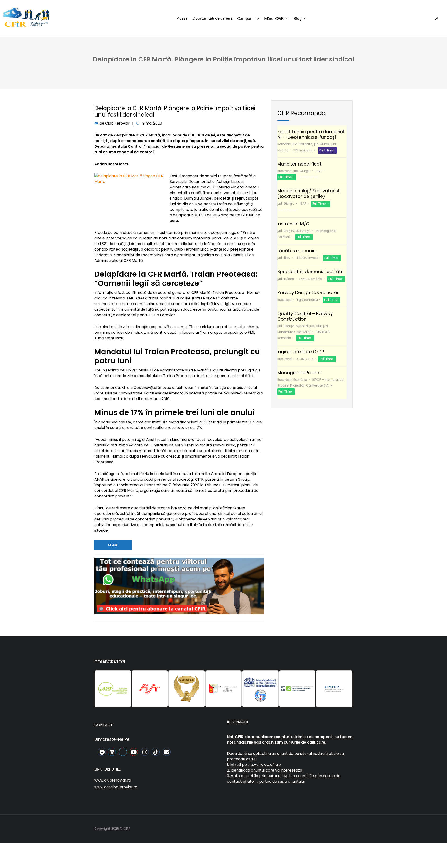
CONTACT (103, 724)
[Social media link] (349, 828)
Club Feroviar (117, 123)
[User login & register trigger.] (436, 18)
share (113, 545)
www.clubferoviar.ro (112, 780)
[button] (248, 18)
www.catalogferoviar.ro (115, 787)
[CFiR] (26, 18)
